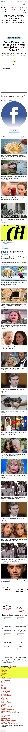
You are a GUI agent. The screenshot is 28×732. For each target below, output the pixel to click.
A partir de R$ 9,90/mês (8, 609)
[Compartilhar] (2, 99)
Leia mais (14, 130)
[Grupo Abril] (2, 1)
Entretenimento (14, 38)
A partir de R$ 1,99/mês (21, 611)
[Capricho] (14, 10)
